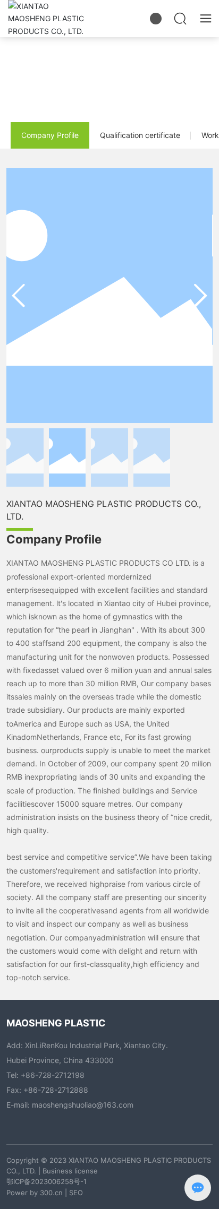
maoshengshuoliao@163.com (82, 1104)
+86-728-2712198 (53, 1075)
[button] (200, 295)
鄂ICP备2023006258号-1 (46, 1181)
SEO (76, 1192)
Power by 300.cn (34, 1192)
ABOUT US (109, 67)
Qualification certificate (140, 135)
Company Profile (50, 135)
